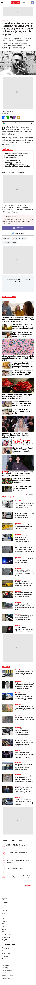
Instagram (7, 953)
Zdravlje (4, 921)
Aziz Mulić (6, 238)
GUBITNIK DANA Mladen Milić (16, 853)
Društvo (4, 910)
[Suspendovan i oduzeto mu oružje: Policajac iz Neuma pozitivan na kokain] (7, 673)
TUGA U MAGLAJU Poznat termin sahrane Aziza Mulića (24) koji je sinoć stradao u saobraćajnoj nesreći (24, 504)
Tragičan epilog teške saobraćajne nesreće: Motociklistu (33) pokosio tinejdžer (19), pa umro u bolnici (17, 163)
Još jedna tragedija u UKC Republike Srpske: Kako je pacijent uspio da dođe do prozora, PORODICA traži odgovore (23, 697)
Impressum (5, 965)
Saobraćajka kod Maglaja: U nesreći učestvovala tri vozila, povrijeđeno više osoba (24, 618)
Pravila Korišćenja (7, 970)
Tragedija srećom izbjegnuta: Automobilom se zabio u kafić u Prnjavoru (24, 629)
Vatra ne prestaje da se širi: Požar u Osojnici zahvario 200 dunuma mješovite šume (24, 708)
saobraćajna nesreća (20, 238)
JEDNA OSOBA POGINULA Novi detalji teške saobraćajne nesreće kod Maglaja (24, 594)
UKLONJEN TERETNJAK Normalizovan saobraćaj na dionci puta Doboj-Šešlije (24, 583)
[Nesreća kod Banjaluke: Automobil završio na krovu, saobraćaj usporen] (7, 526)
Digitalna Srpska (6, 934)
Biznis (3, 913)
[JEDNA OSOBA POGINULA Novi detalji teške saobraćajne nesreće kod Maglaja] (7, 594)
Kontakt (4, 972)
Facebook (6, 948)
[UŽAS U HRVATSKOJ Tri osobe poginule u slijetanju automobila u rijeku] (7, 515)
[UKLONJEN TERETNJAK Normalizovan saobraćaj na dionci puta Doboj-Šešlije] (7, 583)
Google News (19, 233)
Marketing (5, 967)
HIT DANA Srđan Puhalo (14, 868)
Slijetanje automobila (10, 242)
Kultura (4, 932)
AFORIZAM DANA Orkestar (15, 845)
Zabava (4, 924)
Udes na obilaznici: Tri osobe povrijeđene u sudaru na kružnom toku (16, 155)
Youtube (6, 956)
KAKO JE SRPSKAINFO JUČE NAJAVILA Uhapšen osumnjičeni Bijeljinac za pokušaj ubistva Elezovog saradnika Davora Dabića (23, 778)
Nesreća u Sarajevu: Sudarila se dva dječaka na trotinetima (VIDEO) (24, 560)
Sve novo (27, 886)
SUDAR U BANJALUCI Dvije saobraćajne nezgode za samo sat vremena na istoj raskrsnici (24, 802)
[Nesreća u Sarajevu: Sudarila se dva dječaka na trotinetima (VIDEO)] (7, 560)
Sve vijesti (5, 902)
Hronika (5, 20)
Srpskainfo (9, 112)
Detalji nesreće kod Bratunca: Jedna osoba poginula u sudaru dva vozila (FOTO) (24, 606)
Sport (3, 918)
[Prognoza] (32, 2)
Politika (4, 905)
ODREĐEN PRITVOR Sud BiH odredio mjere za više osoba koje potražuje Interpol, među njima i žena (24, 766)
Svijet (17, 512)
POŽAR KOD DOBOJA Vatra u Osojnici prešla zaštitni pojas (24, 718)
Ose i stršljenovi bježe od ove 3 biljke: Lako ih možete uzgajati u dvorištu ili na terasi (20, 878)
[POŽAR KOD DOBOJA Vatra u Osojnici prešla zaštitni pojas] (7, 719)
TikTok (6, 959)
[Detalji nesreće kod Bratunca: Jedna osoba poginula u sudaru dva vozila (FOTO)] (7, 606)
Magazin (4, 929)
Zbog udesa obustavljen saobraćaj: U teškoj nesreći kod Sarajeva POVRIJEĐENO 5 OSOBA (24, 572)
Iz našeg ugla (6, 937)
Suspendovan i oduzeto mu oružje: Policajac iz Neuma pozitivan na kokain (24, 673)
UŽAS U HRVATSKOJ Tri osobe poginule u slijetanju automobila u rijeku (24, 515)
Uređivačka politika (7, 975)
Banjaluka (5, 940)
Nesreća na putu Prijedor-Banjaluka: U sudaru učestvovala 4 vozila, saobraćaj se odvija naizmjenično (23, 538)
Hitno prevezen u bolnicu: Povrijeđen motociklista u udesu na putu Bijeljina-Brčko (24, 549)
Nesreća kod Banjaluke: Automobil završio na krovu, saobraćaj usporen (24, 526)
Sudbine (4, 926)
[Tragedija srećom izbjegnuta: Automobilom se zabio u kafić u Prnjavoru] (7, 629)
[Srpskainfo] (18, 2)
